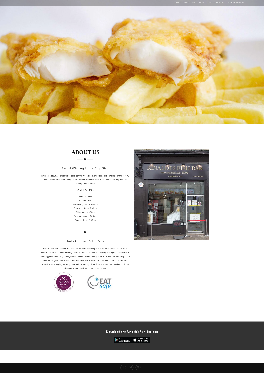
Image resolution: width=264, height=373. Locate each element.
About (202, 2)
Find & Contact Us (216, 2)
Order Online (189, 2)
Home (178, 2)
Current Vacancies (236, 2)
